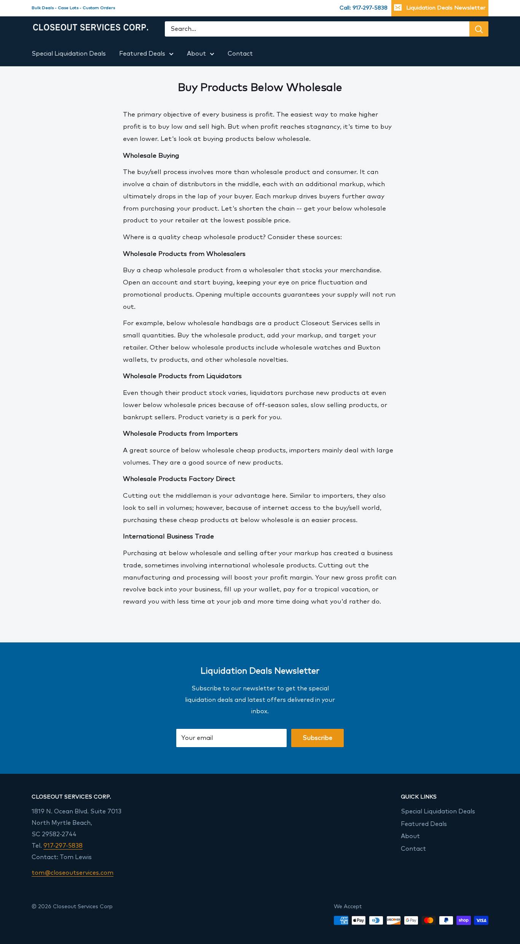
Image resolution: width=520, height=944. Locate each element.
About (196, 54)
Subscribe (317, 738)
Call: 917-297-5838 (364, 8)
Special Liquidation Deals (69, 54)
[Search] (478, 29)
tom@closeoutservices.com (72, 873)
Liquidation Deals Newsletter (446, 8)
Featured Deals (142, 54)
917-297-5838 (63, 846)
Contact (240, 54)
